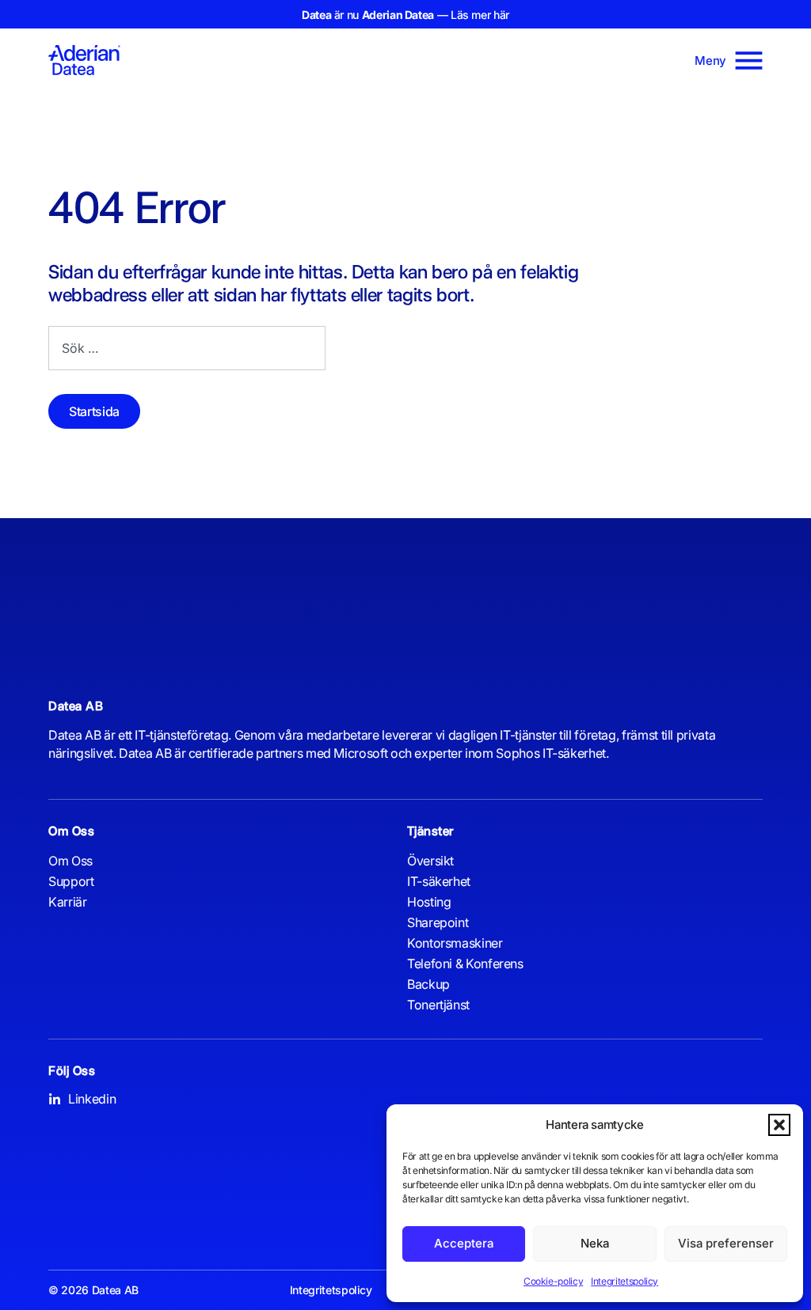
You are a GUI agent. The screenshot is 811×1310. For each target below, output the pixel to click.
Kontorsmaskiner (455, 943)
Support (70, 881)
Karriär (67, 902)
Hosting (429, 902)
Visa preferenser (726, 1243)
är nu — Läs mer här (405, 14)
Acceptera (463, 1243)
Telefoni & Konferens (465, 963)
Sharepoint (437, 922)
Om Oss (70, 861)
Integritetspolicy (624, 1281)
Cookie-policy (553, 1281)
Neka (595, 1243)
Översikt (430, 861)
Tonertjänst (438, 1005)
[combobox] (187, 348)
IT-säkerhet (438, 881)
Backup (428, 984)
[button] (779, 1125)
